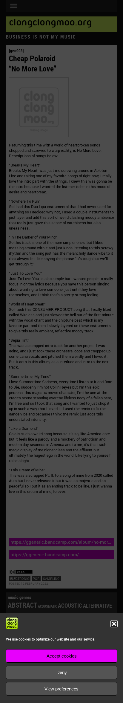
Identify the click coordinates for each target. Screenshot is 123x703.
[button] (114, 624)
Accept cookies (62, 655)
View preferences (61, 688)
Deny (61, 672)
